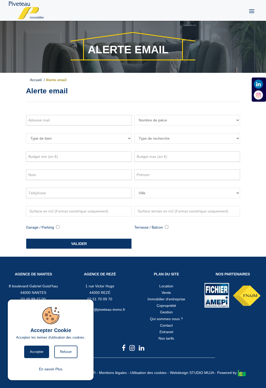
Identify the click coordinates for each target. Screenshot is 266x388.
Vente (166, 292)
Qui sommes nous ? (166, 319)
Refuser (66, 352)
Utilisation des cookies (148, 373)
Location (166, 286)
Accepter (36, 352)
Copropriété (166, 305)
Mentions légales (113, 373)
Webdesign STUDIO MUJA (192, 373)
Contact (166, 325)
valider (79, 244)
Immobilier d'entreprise (166, 299)
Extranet (166, 332)
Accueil (37, 80)
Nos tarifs (166, 338)
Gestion (166, 312)
